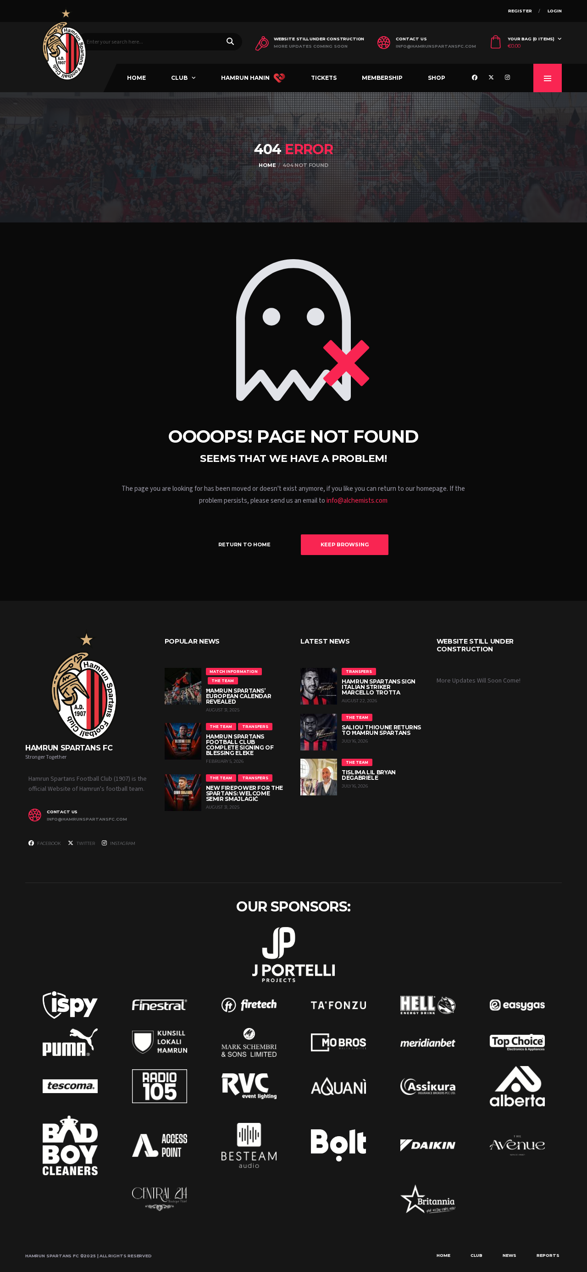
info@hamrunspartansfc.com (436, 46)
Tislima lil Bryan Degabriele (369, 775)
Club (179, 77)
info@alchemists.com (357, 500)
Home (136, 77)
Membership (382, 77)
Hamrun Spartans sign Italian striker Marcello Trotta (378, 687)
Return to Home (244, 544)
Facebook (48, 843)
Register (520, 10)
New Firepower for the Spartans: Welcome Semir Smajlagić (244, 793)
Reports (548, 1255)
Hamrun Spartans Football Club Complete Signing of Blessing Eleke (240, 744)
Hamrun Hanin (245, 77)
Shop (436, 77)
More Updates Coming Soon (311, 46)
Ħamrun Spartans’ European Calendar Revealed (238, 696)
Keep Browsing (345, 544)
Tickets (324, 77)
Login (555, 10)
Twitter (85, 843)
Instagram (122, 843)
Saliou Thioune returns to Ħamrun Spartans (381, 730)
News (509, 1255)
